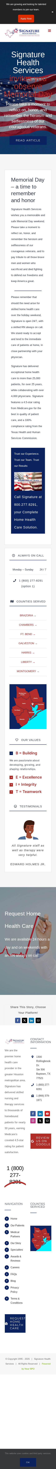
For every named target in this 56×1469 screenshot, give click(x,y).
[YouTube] (47, 1113)
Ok (28, 1462)
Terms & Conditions (17, 1300)
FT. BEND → (28, 634)
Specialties (17, 1249)
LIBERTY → (28, 662)
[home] (15, 1040)
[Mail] (47, 1120)
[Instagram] (33, 1120)
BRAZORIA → (28, 615)
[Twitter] (40, 1120)
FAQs (14, 1274)
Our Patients (17, 1225)
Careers (15, 1267)
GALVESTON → (28, 643)
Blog (13, 1281)
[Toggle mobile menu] (49, 30)
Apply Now (26, 18)
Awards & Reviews (16, 1258)
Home (14, 1218)
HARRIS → (28, 652)
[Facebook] (33, 1113)
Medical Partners (15, 1234)
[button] (28, 753)
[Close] (52, 12)
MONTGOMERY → (28, 671)
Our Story (16, 1243)
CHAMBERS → (28, 624)
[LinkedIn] (40, 1113)
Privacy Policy (15, 1289)
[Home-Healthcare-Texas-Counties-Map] (28, 685)
